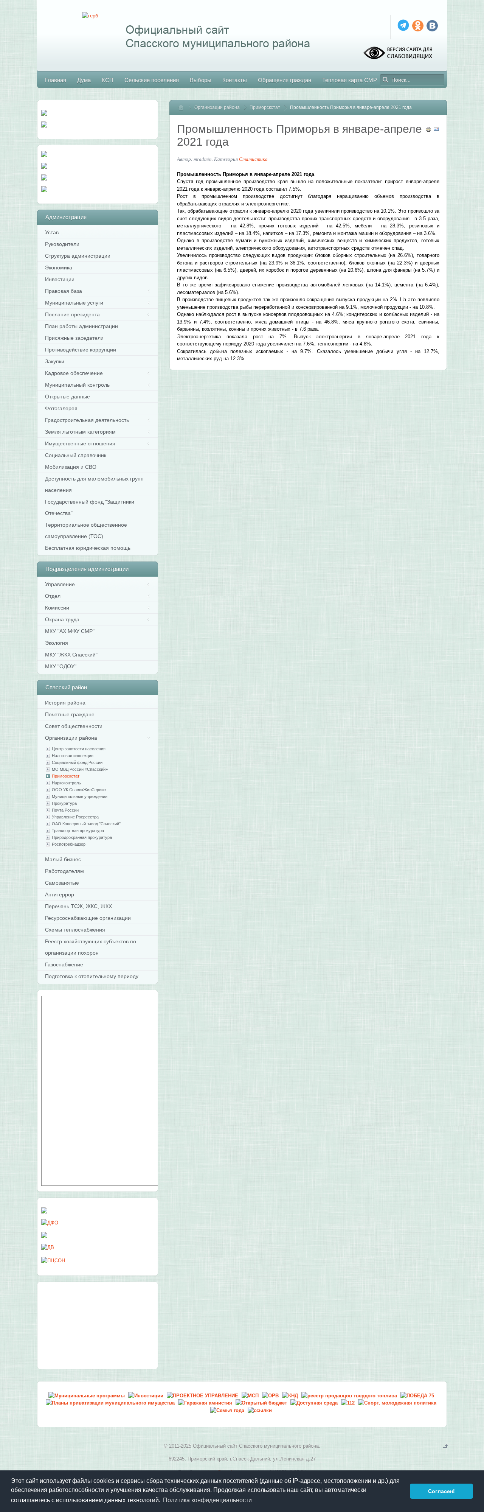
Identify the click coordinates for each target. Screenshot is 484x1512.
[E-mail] (436, 131)
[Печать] (428, 131)
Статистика (253, 159)
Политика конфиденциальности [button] (207, 1500)
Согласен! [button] (441, 1491)
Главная (184, 107)
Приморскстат (265, 107)
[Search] (385, 80)
